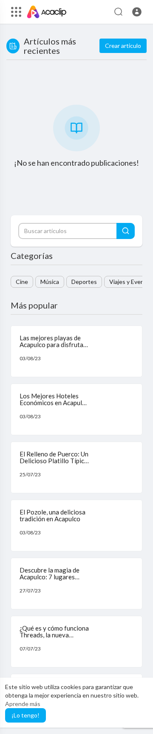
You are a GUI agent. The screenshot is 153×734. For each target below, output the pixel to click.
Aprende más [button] (22, 703)
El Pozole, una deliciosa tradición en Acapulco (52, 515)
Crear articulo (123, 45)
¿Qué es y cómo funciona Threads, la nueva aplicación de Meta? (54, 635)
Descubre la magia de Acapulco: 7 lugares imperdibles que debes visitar (50, 580)
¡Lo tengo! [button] (25, 715)
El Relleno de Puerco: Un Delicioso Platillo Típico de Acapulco (54, 461)
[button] (136, 11)
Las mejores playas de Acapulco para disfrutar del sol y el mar (53, 345)
